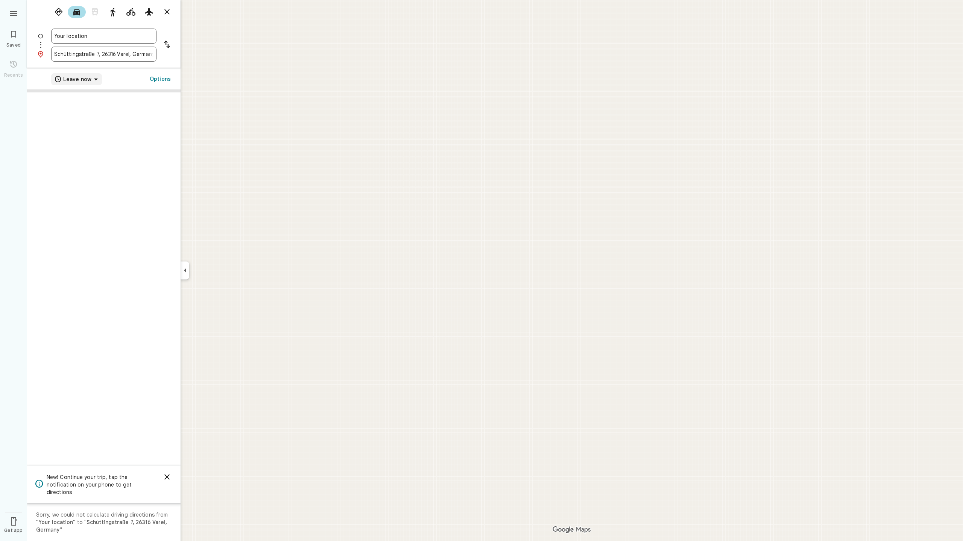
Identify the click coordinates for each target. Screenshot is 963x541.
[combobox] (103, 36)
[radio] (59, 12)
